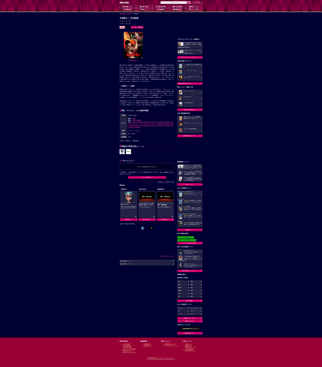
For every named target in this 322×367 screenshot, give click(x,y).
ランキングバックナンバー (171, 345)
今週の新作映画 (161, 6)
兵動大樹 (134, 125)
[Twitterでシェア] (151, 228)
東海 (192, 284)
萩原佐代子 (154, 125)
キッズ (192, 311)
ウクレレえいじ (140, 124)
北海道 (179, 287)
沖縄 (192, 296)
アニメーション (194, 308)
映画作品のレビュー (128, 350)
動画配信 (140, 27)
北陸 (192, 290)
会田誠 (145, 125)
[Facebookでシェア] (142, 228)
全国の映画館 (147, 344)
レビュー (133, 27)
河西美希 (145, 122)
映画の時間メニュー (127, 6)
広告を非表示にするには (166, 256)
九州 (179, 296)
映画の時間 (122, 13)
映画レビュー (189, 229)
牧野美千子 (161, 125)
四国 (192, 293)
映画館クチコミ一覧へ (189, 318)
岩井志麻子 (167, 125)
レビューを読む (195, 9)
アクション (180, 308)
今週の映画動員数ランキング (185, 83)
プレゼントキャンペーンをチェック (189, 57)
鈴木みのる (156, 122)
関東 (192, 281)
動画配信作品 (178, 9)
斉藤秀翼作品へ (165, 219)
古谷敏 (158, 124)
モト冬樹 (140, 125)
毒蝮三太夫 (167, 124)
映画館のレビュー (148, 345)
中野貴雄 (138, 120)
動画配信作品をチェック (189, 135)
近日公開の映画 (178, 6)
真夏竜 (162, 124)
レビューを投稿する (147, 177)
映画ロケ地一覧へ (189, 321)
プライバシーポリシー (169, 357)
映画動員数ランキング (170, 344)
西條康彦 (137, 127)
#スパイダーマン (182, 237)
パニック (122, 23)
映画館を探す (128, 9)
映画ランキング (195, 6)
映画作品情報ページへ (125, 261)
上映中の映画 (144, 6)
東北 (192, 287)
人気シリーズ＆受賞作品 (129, 349)
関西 (179, 284)
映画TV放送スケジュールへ (189, 270)
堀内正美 (132, 127)
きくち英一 (153, 124)
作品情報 (129, 13)
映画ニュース (144, 9)
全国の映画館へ (189, 300)
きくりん (133, 124)
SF (126, 23)
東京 (179, 281)
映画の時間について (189, 333)
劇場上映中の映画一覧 (189, 109)
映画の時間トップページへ (126, 264)
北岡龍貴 (167, 122)
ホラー (192, 314)
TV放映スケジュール (190, 347)
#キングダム (192, 240)
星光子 (149, 125)
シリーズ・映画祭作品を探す (189, 243)
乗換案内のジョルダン (156, 357)
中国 (179, 293)
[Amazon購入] (133, 60)
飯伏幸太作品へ (146, 219)
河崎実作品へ (128, 219)
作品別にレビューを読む (129, 352)
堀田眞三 (162, 122)
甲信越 (179, 290)
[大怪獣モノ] (122, 151)
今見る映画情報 (189, 349)
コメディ (180, 314)
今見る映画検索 (196, 2)
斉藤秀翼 (139, 122)
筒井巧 (147, 124)
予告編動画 (161, 9)
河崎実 (134, 118)
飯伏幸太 (134, 122)
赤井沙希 (150, 122)
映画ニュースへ (189, 184)
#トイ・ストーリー (182, 240)
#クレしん (190, 237)
